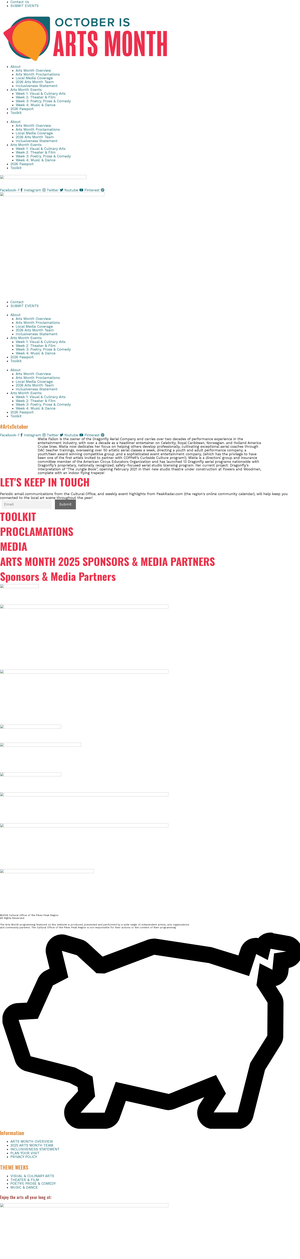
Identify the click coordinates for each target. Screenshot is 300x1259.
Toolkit (16, 113)
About (15, 67)
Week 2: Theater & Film (36, 97)
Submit (65, 504)
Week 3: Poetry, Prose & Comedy (43, 101)
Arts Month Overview (33, 70)
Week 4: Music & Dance (36, 105)
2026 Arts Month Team (35, 82)
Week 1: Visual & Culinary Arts (41, 93)
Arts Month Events (26, 90)
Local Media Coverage (34, 78)
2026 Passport (22, 109)
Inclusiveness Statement (37, 86)
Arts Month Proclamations (38, 74)
